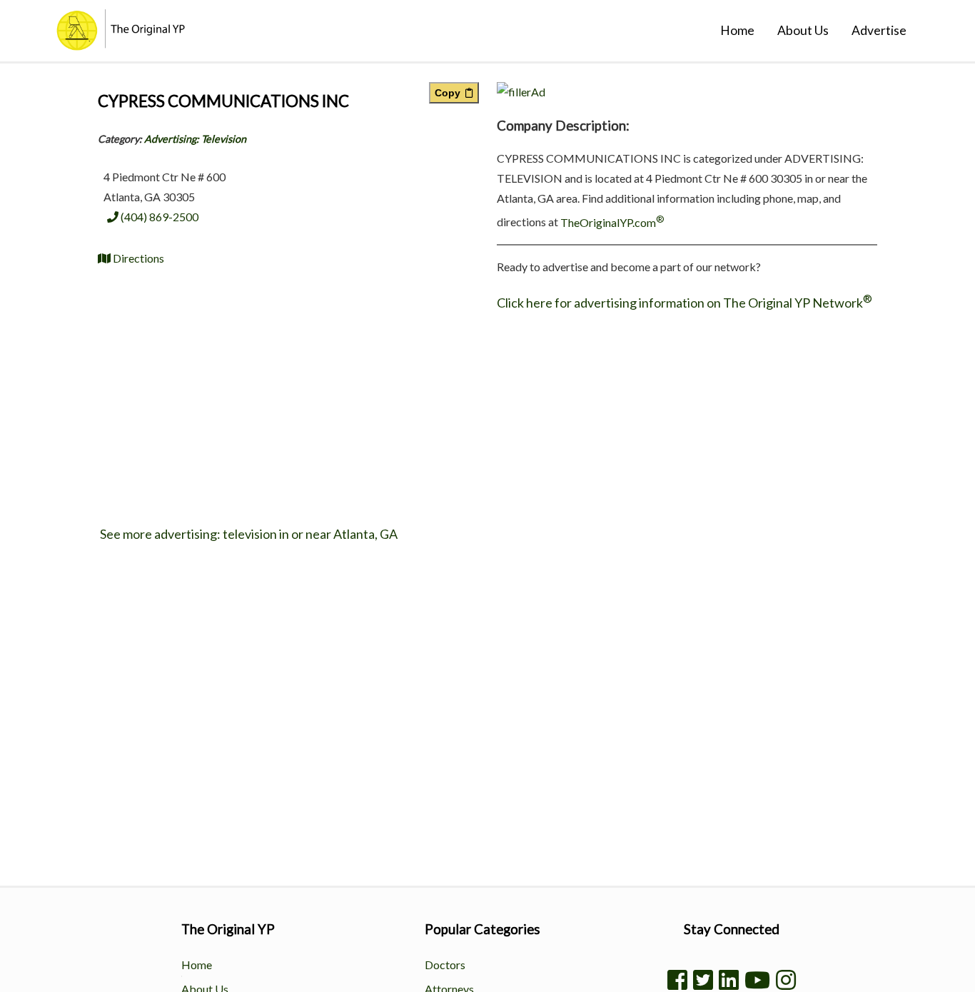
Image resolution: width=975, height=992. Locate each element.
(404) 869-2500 (158, 216)
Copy (450, 92)
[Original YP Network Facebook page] (677, 979)
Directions (137, 258)
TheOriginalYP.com (612, 222)
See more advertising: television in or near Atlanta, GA (248, 534)
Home (737, 30)
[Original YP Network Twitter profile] (703, 979)
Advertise (879, 30)
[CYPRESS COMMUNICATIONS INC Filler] (521, 91)
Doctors (445, 964)
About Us (803, 30)
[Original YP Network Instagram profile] (786, 979)
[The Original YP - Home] (99, 45)
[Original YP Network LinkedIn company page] (729, 979)
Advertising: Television (195, 139)
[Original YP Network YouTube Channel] (757, 979)
